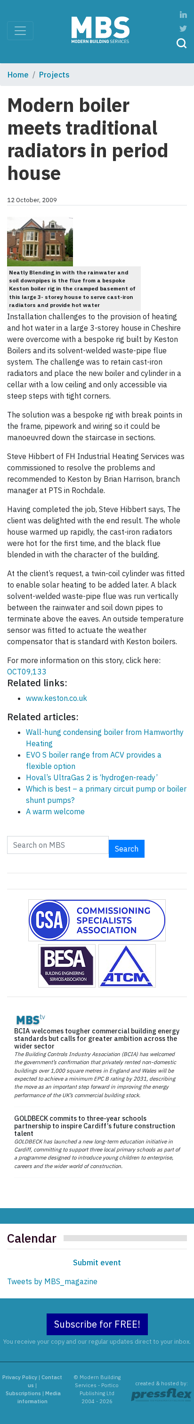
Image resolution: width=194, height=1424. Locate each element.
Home (18, 74)
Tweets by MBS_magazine (52, 1281)
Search (126, 848)
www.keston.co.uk (56, 698)
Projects (54, 74)
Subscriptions (23, 1393)
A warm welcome (55, 811)
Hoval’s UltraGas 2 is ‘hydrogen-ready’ (92, 777)
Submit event (97, 1262)
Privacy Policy (19, 1377)
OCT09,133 (27, 671)
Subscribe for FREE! (97, 1324)
